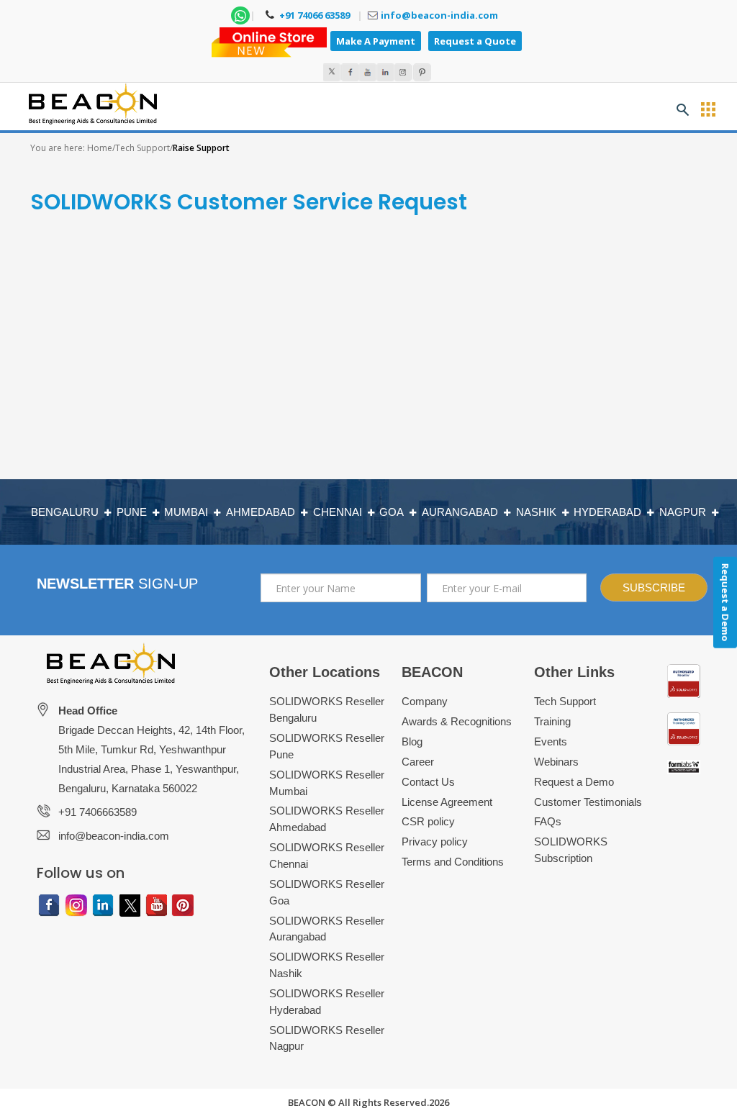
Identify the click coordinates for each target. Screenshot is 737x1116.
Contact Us (428, 782)
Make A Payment (375, 41)
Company (425, 701)
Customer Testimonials (588, 802)
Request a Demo (574, 782)
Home (99, 148)
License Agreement (447, 802)
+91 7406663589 (97, 812)
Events (550, 741)
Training (552, 721)
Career (418, 762)
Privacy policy (435, 841)
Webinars (556, 762)
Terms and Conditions (453, 862)
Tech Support (142, 148)
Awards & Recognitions (457, 721)
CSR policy (428, 821)
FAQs (547, 821)
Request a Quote (475, 41)
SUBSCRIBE (654, 587)
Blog (412, 741)
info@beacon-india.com (439, 15)
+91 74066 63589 (313, 15)
